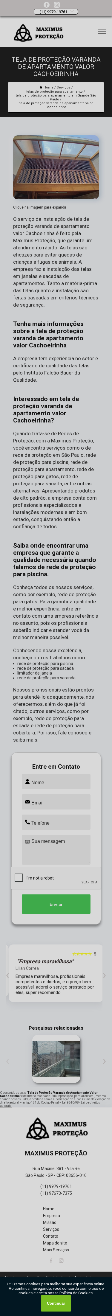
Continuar (56, 1303)
